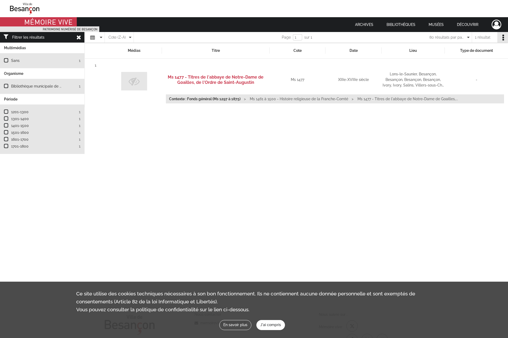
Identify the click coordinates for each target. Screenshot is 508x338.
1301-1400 (20, 119)
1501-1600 (20, 132)
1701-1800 (20, 146)
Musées (436, 24)
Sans (15, 60)
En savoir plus (235, 325)
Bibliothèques (401, 24)
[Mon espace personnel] (496, 24)
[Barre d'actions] (502, 37)
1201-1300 (20, 112)
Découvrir (467, 24)
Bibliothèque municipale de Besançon (43, 86)
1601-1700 (20, 139)
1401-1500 (20, 126)
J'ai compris (270, 325)
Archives (364, 24)
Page (286, 37)
